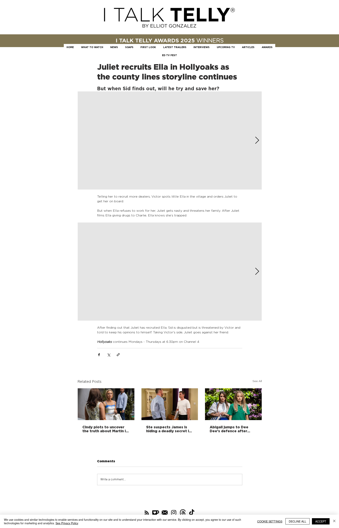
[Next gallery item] (257, 140)
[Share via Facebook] (99, 355)
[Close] (334, 521)
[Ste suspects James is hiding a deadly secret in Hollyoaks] (169, 404)
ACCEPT (320, 521)
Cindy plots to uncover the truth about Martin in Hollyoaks (105, 429)
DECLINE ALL (297, 521)
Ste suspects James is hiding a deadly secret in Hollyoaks (168, 429)
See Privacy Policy (67, 523)
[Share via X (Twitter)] (108, 355)
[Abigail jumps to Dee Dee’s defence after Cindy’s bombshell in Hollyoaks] (233, 404)
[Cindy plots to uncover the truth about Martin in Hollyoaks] (106, 404)
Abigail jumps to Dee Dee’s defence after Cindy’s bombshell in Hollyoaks (229, 429)
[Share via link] (118, 355)
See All (257, 380)
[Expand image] (170, 140)
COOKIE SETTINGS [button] (269, 521)
